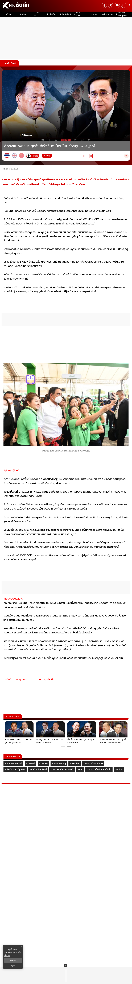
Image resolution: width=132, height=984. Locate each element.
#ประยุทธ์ (30, 763)
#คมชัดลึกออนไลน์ (13, 763)
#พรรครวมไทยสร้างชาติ (62, 769)
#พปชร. (119, 769)
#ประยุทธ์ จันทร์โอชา (93, 763)
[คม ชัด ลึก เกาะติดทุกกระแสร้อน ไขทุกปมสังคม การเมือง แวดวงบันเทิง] (66, 6)
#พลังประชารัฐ (59, 763)
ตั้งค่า (13, 966)
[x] (110, 5)
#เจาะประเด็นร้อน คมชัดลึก (99, 769)
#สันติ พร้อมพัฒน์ (38, 769)
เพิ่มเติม (7, 955)
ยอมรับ (13, 961)
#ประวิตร (43, 763)
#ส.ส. (80, 769)
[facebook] (104, 5)
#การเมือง (75, 763)
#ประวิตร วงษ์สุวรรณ (15, 769)
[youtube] (117, 5)
